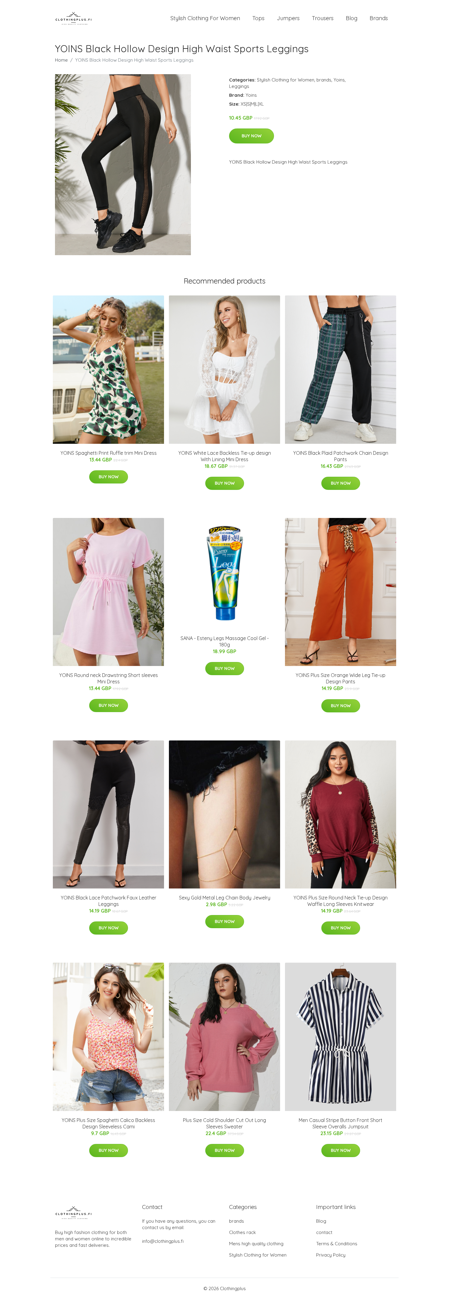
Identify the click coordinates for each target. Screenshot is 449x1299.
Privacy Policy (330, 1255)
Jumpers (288, 18)
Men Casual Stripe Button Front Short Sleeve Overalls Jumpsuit (340, 1123)
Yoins (339, 80)
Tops (258, 18)
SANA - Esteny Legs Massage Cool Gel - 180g (225, 641)
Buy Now (251, 136)
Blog (351, 18)
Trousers (323, 18)
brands (323, 80)
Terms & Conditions (336, 1244)
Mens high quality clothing (256, 1244)
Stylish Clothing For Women (205, 18)
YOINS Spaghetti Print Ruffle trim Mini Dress (108, 453)
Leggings (239, 86)
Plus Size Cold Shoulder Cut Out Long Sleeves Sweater (224, 1123)
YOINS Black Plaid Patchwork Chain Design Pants (340, 456)
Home (61, 60)
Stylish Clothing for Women (285, 80)
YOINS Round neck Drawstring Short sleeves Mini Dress (108, 678)
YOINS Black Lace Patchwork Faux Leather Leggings (108, 901)
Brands (379, 18)
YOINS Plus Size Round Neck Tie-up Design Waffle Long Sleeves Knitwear (341, 901)
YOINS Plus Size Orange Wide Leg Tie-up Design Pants (340, 678)
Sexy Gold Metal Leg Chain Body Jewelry (224, 898)
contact (324, 1232)
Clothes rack (242, 1232)
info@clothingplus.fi (163, 1241)
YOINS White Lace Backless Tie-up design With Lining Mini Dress (224, 456)
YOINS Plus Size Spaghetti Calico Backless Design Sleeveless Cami (108, 1123)
